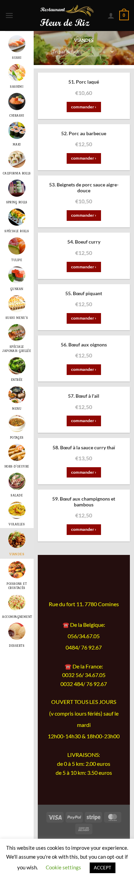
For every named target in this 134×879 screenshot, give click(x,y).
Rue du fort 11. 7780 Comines (84, 604)
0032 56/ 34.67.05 (83, 675)
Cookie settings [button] (63, 867)
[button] (11, 15)
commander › (84, 106)
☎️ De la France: (84, 666)
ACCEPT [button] (102, 867)
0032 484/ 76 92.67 (83, 683)
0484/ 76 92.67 (84, 647)
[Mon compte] (111, 15)
